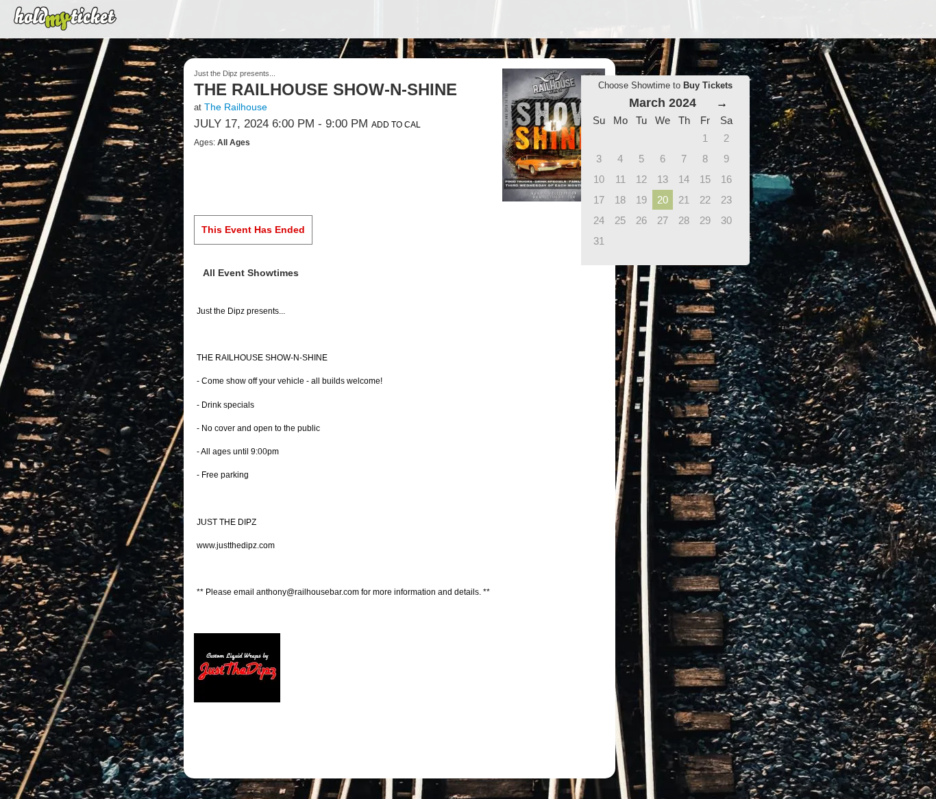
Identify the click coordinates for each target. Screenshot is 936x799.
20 (662, 200)
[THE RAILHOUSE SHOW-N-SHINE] (553, 134)
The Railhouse (235, 106)
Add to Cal (396, 125)
